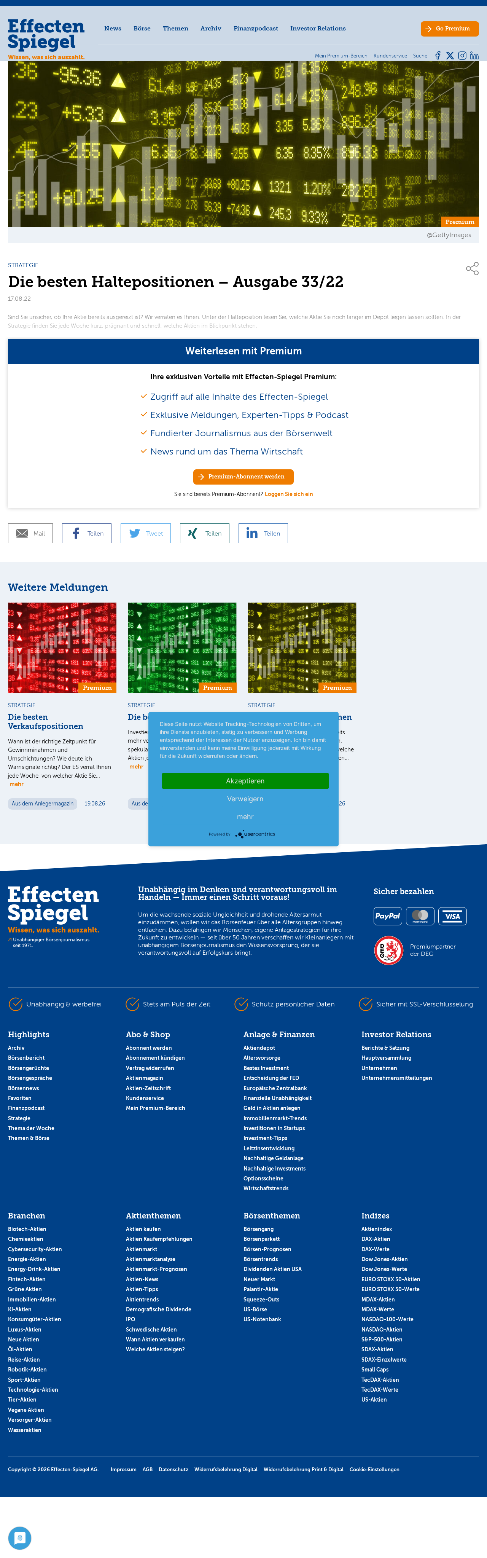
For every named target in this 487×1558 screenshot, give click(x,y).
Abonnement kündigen (155, 1058)
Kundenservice (145, 1098)
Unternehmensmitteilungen (396, 1078)
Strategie (19, 1118)
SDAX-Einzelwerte (384, 1360)
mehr (17, 784)
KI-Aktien (20, 1309)
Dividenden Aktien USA (273, 1269)
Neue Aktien (23, 1339)
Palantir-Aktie (261, 1289)
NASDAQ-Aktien (382, 1330)
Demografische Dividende (158, 1309)
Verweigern (245, 798)
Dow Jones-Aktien (384, 1259)
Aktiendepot (259, 1048)
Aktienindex (376, 1229)
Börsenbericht (26, 1058)
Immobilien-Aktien (32, 1299)
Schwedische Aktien (151, 1330)
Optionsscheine (263, 1178)
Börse (142, 28)
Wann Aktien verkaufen (155, 1339)
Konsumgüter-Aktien (34, 1319)
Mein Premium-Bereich (155, 1108)
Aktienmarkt (141, 1249)
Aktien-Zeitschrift (148, 1088)
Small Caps (374, 1370)
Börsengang (259, 1229)
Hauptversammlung (386, 1058)
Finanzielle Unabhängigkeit (278, 1098)
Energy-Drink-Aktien (34, 1269)
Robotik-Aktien (27, 1370)
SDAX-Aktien (377, 1349)
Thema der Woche (31, 1128)
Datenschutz (173, 1469)
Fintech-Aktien (27, 1279)
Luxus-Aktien (24, 1330)
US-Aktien (374, 1400)
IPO (130, 1319)
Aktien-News (142, 1279)
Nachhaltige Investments (275, 1169)
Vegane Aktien (26, 1410)
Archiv (211, 28)
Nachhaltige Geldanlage (274, 1158)
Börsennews (23, 1088)
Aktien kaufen (143, 1229)
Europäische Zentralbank (275, 1088)
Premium (453, 29)
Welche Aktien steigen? (155, 1349)
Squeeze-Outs (261, 1299)
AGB (148, 1469)
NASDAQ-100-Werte (387, 1319)
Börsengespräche (30, 1078)
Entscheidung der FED (271, 1078)
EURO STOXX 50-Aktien (390, 1279)
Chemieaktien (25, 1239)
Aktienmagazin (144, 1078)
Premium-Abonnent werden (246, 477)
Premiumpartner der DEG (433, 950)
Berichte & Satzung (385, 1048)
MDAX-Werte (377, 1309)
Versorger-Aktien (30, 1420)
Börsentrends (261, 1259)
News (112, 28)
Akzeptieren (245, 781)
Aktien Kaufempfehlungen (159, 1239)
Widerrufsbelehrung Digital (226, 1469)
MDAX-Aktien (378, 1299)
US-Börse (255, 1309)
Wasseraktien (24, 1430)
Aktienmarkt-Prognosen (156, 1269)
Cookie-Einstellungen (374, 1469)
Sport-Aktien (24, 1380)
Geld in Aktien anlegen (272, 1108)
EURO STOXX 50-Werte (390, 1289)
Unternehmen (379, 1068)
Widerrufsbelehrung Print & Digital (304, 1469)
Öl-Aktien (20, 1349)
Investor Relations (318, 28)
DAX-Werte (375, 1249)
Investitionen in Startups (274, 1128)
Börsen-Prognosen (267, 1249)
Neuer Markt (259, 1279)
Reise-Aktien (24, 1360)
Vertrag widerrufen (150, 1068)
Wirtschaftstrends (266, 1188)
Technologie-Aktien (33, 1390)
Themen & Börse (28, 1138)
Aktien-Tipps (142, 1289)
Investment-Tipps (265, 1138)
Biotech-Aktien (27, 1229)
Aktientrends (142, 1299)
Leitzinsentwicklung (269, 1148)
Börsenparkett (262, 1239)
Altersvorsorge (262, 1058)
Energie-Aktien (27, 1259)
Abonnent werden (149, 1048)
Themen (175, 28)
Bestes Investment (266, 1068)
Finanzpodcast (256, 28)
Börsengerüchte (28, 1068)
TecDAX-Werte (379, 1390)
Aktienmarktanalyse (150, 1259)
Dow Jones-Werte (384, 1269)
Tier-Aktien (22, 1400)
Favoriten (20, 1098)
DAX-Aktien (375, 1239)
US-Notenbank (262, 1319)
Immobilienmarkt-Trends (275, 1118)
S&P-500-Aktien (382, 1339)
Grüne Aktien (25, 1289)
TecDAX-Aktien (380, 1380)
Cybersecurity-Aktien (35, 1249)
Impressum (124, 1469)
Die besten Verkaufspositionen (45, 722)
